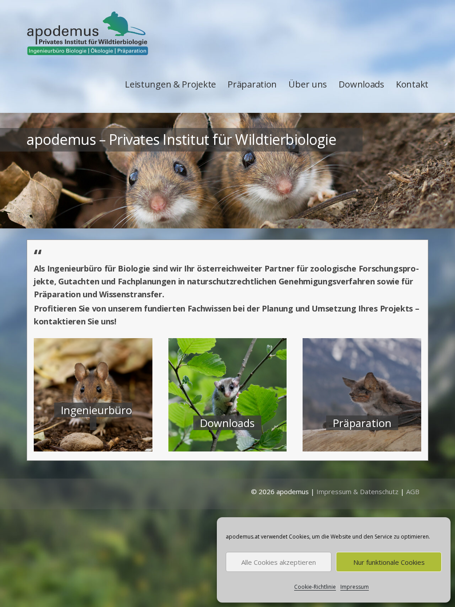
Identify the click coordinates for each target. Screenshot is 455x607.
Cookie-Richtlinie (315, 587)
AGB (412, 491)
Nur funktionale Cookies (389, 562)
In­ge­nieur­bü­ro (96, 410)
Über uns (307, 84)
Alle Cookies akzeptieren (278, 562)
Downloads (361, 84)
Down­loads (227, 422)
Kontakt (412, 84)
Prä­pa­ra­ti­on (362, 422)
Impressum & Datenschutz (357, 491)
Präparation (252, 84)
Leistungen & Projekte (170, 84)
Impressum (354, 587)
